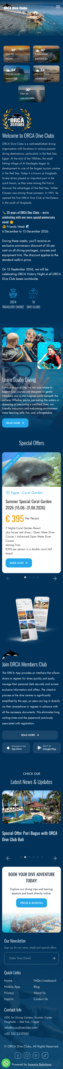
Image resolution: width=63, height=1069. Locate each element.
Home (8, 980)
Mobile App (12, 986)
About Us (40, 993)
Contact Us (41, 999)
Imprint (8, 999)
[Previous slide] (8, 578)
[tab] (25, 577)
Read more (13, 423)
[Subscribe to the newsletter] (53, 958)
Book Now (17, 563)
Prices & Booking (31, 903)
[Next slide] (54, 578)
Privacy (9, 993)
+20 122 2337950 (16, 1033)
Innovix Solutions (39, 1064)
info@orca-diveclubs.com (20, 1027)
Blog (37, 986)
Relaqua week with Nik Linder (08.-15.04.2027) (25, 836)
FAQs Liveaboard (45, 980)
